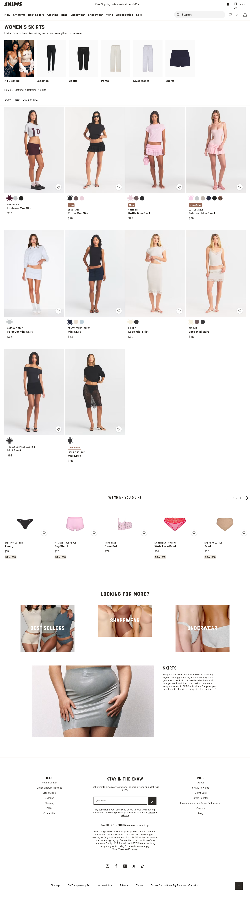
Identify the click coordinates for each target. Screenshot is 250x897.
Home (7, 90)
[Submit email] (152, 801)
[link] (47, 628)
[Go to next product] (247, 498)
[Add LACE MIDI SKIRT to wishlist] (179, 311)
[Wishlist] (230, 14)
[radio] (9, 198)
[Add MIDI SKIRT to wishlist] (119, 429)
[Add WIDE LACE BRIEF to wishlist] (194, 533)
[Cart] (245, 14)
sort (7, 100)
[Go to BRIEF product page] (225, 524)
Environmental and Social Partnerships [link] (200, 803)
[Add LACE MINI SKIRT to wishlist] (240, 311)
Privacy (124, 885)
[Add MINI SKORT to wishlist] (58, 429)
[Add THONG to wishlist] (44, 533)
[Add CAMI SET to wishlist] (144, 533)
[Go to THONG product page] (25, 524)
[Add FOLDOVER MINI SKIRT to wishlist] (58, 187)
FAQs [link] (49, 808)
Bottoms (31, 90)
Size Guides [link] (49, 792)
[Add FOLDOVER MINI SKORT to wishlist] (240, 187)
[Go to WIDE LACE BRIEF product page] (175, 524)
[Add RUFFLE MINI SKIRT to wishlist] (119, 187)
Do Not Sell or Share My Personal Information (175, 885)
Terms (139, 885)
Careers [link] (200, 808)
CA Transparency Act (79, 885)
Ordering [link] (49, 798)
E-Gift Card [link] (201, 792)
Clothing (19, 90)
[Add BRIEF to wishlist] (244, 533)
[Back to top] (239, 886)
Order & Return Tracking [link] (49, 787)
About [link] (200, 782)
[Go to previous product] (227, 498)
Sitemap (55, 885)
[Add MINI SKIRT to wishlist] (119, 311)
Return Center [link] (49, 782)
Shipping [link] (49, 803)
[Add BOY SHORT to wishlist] (94, 533)
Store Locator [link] (200, 798)
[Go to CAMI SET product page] (125, 524)
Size (17, 100)
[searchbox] (203, 14)
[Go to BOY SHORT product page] (75, 524)
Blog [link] (200, 813)
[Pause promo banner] (228, 4)
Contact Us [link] (49, 813)
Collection (30, 100)
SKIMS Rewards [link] (200, 787)
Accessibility (105, 885)
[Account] (237, 14)
